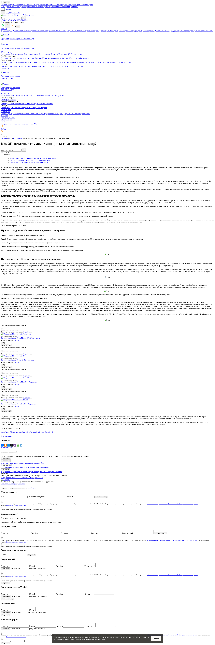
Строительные (45, 54)
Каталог (4, 29)
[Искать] (24, 17)
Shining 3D (35, 108)
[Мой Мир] (8, 445)
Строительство (61, 62)
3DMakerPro (16, 108)
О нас (3, 7)
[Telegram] (21, 445)
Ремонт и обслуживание (39, 467)
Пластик (45, 58)
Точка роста (36, 463)
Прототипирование (8, 62)
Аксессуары (30, 58)
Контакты (74, 7)
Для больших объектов (44, 104)
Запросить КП (6, 345)
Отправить (5, 583)
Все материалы (6, 447)
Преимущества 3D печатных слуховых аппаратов (29, 162)
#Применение (6, 436)
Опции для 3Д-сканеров (173, 31)
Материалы (5, 112)
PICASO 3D (64, 66)
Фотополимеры (55, 58)
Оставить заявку (101, 497)
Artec (3, 108)
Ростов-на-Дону (87, 5)
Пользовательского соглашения (16, 505)
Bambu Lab (13, 66)
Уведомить (31, 555)
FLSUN (50, 66)
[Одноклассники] (5, 445)
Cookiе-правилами (98, 639)
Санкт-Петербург (8, 5)
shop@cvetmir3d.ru (8, 478)
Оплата (16, 7)
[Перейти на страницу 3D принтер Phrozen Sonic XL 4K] (14, 400)
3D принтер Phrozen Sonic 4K (12, 360)
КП (3, 343)
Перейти (26, 332)
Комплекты (208, 31)
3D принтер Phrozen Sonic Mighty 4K (15, 338)
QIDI (77, 66)
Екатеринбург (20, 5)
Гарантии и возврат (22, 467)
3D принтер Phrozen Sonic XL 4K (14, 404)
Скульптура (90, 62)
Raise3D (72, 66)
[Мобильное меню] (3, 12)
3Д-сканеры (16, 31)
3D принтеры (34, 338)
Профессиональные (31, 54)
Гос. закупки (56, 7)
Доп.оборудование (8, 118)
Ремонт (36, 7)
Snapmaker (42, 66)
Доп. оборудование (37, 472)
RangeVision (26, 108)
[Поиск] (7, 25)
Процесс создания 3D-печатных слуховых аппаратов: (30, 160)
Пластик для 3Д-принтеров (66, 31)
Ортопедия (127, 62)
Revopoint (43, 108)
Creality (20, 66)
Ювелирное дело (116, 62)
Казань (28, 5)
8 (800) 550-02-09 (21, 20)
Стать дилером (45, 7)
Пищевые (54, 54)
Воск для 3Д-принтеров (119, 31)
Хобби (40, 62)
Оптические (39, 96)
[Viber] (14, 445)
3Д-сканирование (26, 7)
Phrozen (56, 66)
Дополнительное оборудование (43, 31)
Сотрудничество (12, 463)
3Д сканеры (16, 472)
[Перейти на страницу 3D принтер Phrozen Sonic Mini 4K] (15, 378)
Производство (49, 62)
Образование (33, 62)
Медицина (81, 62)
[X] (11, 445)
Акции (67, 7)
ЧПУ (3, 122)
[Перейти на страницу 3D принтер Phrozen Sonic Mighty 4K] (16, 334)
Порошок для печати (82, 114)
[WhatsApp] (18, 445)
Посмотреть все (77, 54)
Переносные (15, 96)
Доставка (9, 7)
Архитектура (72, 62)
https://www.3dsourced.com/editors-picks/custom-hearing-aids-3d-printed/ (27, 432)
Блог (63, 7)
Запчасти (38, 58)
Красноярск (44, 5)
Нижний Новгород (56, 5)
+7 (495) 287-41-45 (13, 13)
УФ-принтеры (6, 120)
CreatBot (27, 66)
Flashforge (34, 66)
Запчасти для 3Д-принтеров (193, 31)
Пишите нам (6, 458)
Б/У (69, 54)
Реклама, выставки (102, 62)
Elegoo (82, 66)
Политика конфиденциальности (13, 484)
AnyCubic (5, 66)
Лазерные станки (7, 124)
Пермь (78, 5)
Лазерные (48, 96)
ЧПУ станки (26, 31)
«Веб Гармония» (33, 488)
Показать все (6, 68)
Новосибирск (69, 5)
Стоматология (22, 62)
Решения (58, 472)
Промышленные (17, 54)
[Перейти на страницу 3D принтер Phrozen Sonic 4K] (13, 356)
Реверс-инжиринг (28, 104)
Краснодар (35, 5)
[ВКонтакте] (2, 445)
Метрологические (27, 96)
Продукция (5, 469)
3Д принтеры (6, 472)
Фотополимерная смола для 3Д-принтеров (93, 31)
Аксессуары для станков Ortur (25, 124)
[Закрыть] (31, 332)
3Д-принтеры (6, 31)
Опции (13, 100)
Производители (25, 463)
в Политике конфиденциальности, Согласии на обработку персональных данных (172, 504)
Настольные (6, 54)
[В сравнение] (2, 328)
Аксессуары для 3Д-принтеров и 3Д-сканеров (146, 31)
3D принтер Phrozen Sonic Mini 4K (14, 382)
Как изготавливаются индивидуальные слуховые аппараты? (33, 158)
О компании (6, 461)
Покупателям (6, 465)
